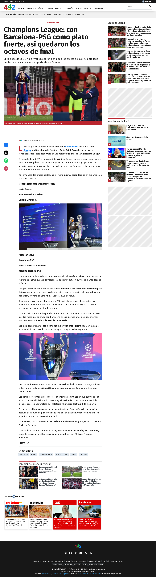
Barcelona (83, 455)
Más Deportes (96, 8)
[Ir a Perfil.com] (147, 2)
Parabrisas (82, 561)
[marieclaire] (40, 503)
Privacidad (77, 564)
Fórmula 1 (31, 8)
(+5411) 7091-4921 (82, 574)
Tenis (50, 8)
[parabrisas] (89, 503)
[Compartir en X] (6, 152)
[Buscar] (150, 6)
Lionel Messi (23, 455)
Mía (108, 561)
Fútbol (20, 8)
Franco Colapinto (55, 15)
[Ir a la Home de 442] (9, 9)
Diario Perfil (37, 561)
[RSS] (86, 553)
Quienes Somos (57, 564)
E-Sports (59, 8)
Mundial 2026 (82, 8)
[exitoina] (16, 503)
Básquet (42, 8)
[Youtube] (80, 553)
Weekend (74, 561)
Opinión (69, 8)
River (35, 15)
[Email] (6, 168)
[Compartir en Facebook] (6, 145)
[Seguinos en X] (75, 553)
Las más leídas (116, 22)
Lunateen (114, 561)
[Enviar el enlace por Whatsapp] (6, 160)
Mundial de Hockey (75, 15)
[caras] (65, 503)
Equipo (85, 564)
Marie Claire (59, 561)
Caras (44, 561)
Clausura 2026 (24, 15)
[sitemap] (91, 553)
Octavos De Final (61, 455)
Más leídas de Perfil (119, 121)
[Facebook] (70, 553)
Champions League (46, 455)
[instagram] (65, 553)
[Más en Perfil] (18, 496)
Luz (104, 561)
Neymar (33, 455)
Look (99, 561)
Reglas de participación (96, 564)
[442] (78, 546)
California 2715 (46, 574)
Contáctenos (68, 564)
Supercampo (92, 561)
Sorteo (73, 455)
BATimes (121, 561)
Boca (42, 15)
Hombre (67, 561)
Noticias (50, 561)
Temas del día (9, 15)
